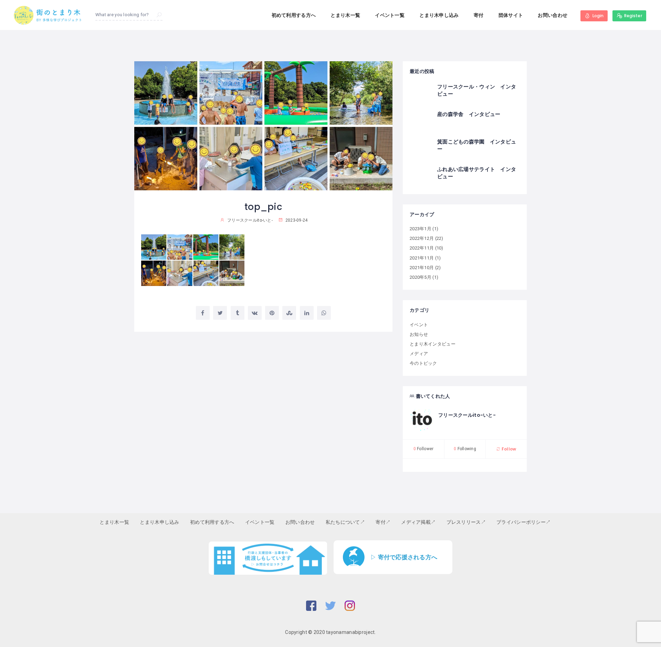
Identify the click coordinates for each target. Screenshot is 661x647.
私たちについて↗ (345, 522)
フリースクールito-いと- (467, 415)
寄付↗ (383, 522)
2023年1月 (420, 228)
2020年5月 (420, 277)
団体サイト (511, 15)
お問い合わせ (552, 15)
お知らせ (419, 334)
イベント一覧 (390, 15)
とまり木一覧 (345, 15)
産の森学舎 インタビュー (468, 114)
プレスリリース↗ (466, 522)
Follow (508, 449)
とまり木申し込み (439, 15)
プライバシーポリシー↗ (523, 522)
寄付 (479, 15)
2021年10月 (422, 267)
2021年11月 (422, 258)
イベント (419, 324)
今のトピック (423, 363)
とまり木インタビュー (432, 344)
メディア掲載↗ (418, 522)
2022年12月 (422, 238)
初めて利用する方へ (294, 15)
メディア (419, 353)
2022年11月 (422, 248)
